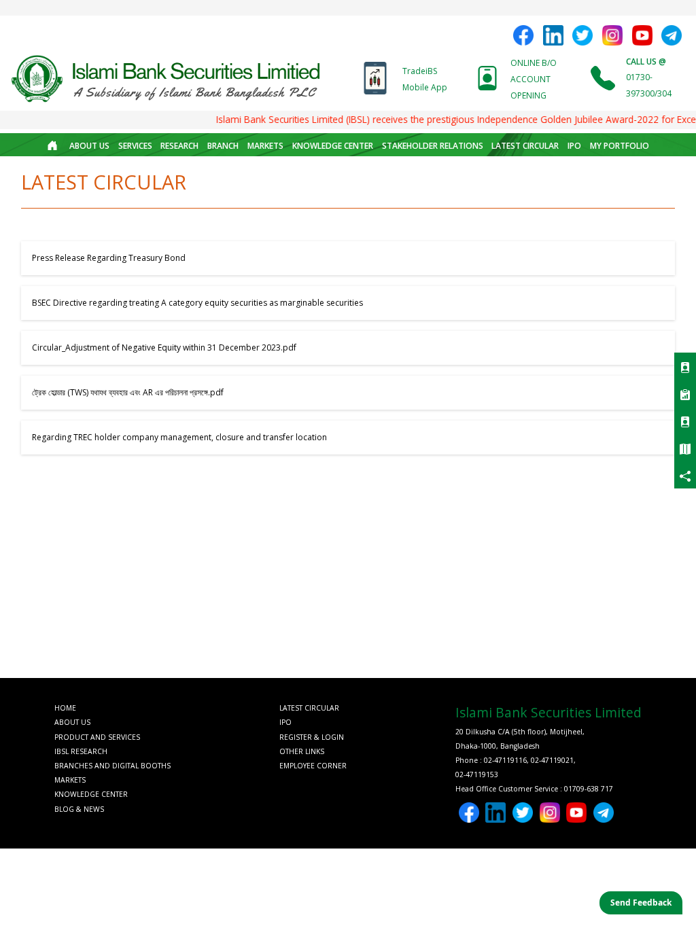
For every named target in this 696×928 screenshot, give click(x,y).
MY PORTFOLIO (619, 145)
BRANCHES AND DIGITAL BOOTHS (112, 765)
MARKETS (265, 145)
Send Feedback (641, 902)
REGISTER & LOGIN (311, 737)
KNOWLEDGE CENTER (332, 145)
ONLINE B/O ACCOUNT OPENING (533, 79)
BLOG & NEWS (79, 809)
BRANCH (223, 145)
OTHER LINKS (301, 751)
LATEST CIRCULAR (525, 145)
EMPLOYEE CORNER (313, 765)
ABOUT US (89, 145)
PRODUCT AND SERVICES (97, 737)
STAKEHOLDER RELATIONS (432, 145)
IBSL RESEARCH (80, 751)
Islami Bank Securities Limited (548, 712)
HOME (65, 708)
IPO (574, 145)
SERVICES (135, 145)
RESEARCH (179, 145)
